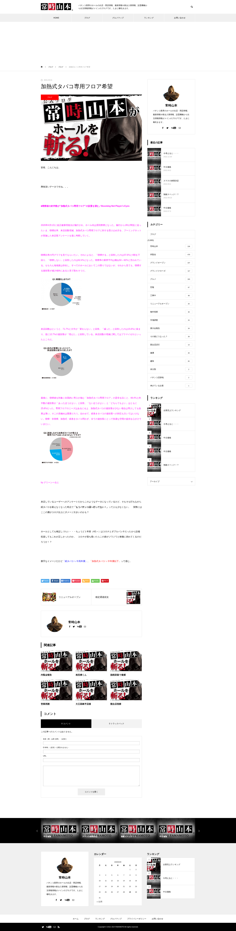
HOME (56, 18)
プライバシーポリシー (136, 919)
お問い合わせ (179, 18)
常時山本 (171, 105)
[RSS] (58, 927)
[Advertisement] (118, 42)
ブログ (87, 18)
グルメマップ (118, 18)
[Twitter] (73, 626)
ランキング (149, 18)
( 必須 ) (54, 739)
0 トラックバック (116, 723)
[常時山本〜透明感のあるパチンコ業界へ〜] (57, 7)
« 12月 (99, 902)
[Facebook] (69, 626)
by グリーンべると (50, 482)
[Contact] (85, 626)
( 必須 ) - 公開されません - (56, 747)
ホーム (76, 919)
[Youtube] (79, 626)
